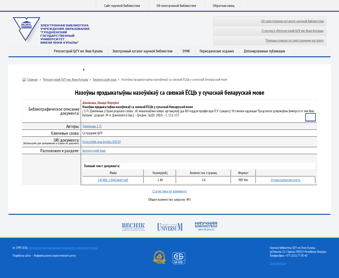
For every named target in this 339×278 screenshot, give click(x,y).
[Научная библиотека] (206, 227)
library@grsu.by (278, 263)
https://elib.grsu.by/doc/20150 (101, 142)
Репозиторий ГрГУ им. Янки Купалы (78, 51)
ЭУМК (186, 51)
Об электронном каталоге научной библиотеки (292, 21)
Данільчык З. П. (92, 126)
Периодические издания (217, 51)
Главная (32, 79)
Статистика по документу (169, 191)
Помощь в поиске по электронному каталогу (295, 40)
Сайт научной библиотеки (122, 5)
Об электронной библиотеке (176, 5)
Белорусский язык (104, 79)
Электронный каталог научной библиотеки (142, 51)
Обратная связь (224, 5)
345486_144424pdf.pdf (113, 180)
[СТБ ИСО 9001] (181, 263)
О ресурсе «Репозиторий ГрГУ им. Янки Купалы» (293, 31)
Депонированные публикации (264, 51)
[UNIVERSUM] (170, 227)
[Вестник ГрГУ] (133, 227)
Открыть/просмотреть (285, 180)
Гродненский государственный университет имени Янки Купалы (63, 248)
